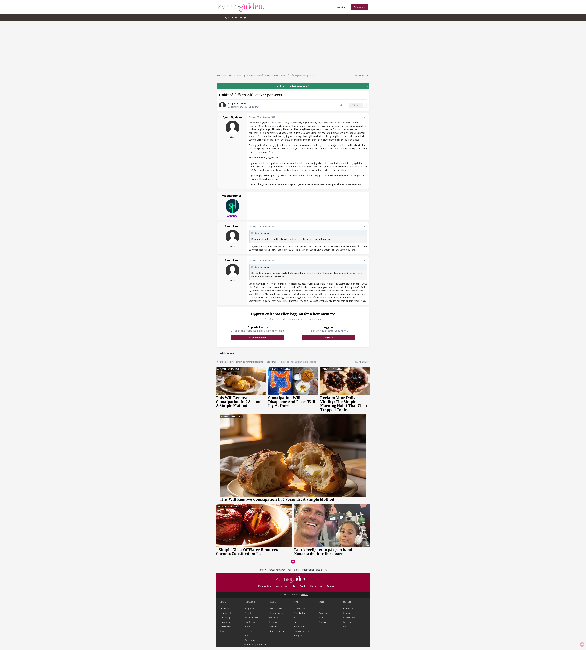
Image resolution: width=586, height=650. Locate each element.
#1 (365, 117)
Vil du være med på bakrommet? (293, 86)
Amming (248, 631)
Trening (273, 622)
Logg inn (342, 7)
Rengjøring (225, 622)
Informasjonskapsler (312, 569)
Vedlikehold (226, 626)
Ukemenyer (299, 608)
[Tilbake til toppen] (293, 561)
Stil (320, 608)
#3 (365, 260)
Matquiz (298, 635)
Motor (347, 602)
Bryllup (322, 622)
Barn (246, 635)
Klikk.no (304, 594)
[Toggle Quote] (252, 233)
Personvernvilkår (277, 569)
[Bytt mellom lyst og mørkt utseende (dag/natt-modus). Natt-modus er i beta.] (326, 569)
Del (344, 105)
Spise (296, 617)
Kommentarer (265, 586)
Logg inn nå (328, 337)
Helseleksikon (276, 613)
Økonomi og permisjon (255, 644)
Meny (224, 17)
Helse (313, 586)
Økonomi (224, 631)
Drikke (297, 622)
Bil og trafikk (255, 106)
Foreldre (249, 602)
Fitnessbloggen (276, 631)
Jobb (293, 586)
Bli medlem (359, 7)
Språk (262, 569)
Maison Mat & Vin (302, 631)
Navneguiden (251, 617)
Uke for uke (250, 622)
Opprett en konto (257, 337)
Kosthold (273, 617)
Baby (247, 626)
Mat (321, 586)
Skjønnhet (323, 613)
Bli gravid (249, 608)
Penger (330, 586)
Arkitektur (224, 608)
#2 (365, 226)
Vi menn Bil (348, 608)
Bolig (223, 602)
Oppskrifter (299, 613)
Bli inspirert (225, 613)
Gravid (247, 613)
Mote (321, 602)
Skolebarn (249, 640)
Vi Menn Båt (349, 617)
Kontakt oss (294, 569)
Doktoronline (275, 608)
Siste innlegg (240, 17)
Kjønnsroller (281, 586)
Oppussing (225, 617)
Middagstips (300, 626)
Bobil (345, 626)
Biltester (347, 613)
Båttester (347, 622)
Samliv (303, 586)
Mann (321, 617)
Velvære (273, 626)
